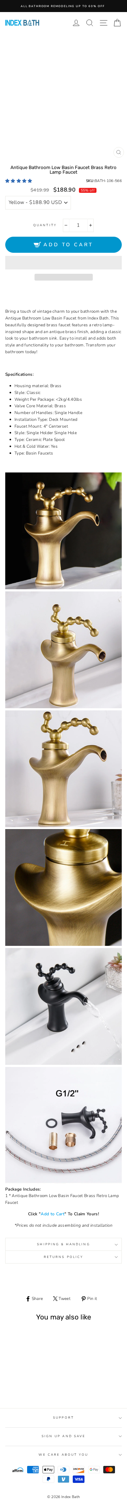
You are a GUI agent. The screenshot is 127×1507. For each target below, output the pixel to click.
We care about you (63, 1455)
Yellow (24, 1386)
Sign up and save (63, 1436)
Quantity (44, 225)
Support (63, 1418)
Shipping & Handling (63, 1244)
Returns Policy (63, 1257)
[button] (19, 181)
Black (31, 1386)
